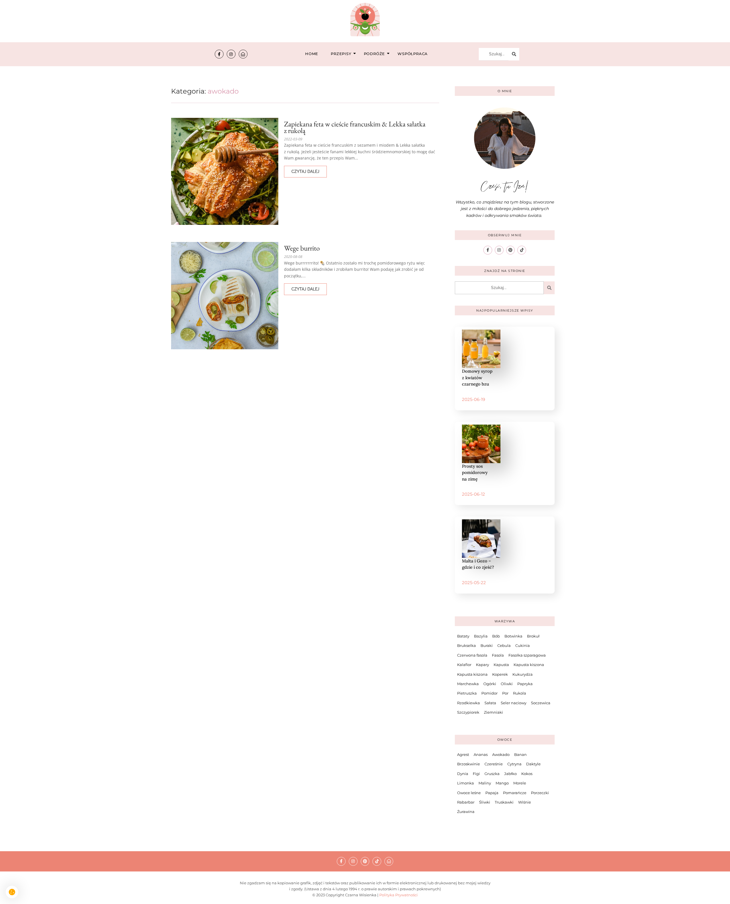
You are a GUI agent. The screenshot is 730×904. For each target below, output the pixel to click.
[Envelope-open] (243, 54)
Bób (496, 636)
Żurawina (465, 811)
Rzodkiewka (468, 702)
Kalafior (464, 664)
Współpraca (413, 53)
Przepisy (341, 53)
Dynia (462, 773)
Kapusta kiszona (529, 664)
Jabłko (510, 773)
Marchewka (468, 683)
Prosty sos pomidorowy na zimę (475, 472)
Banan (520, 754)
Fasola (498, 655)
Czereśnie (493, 763)
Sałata (490, 702)
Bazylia (481, 636)
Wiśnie (524, 802)
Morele (519, 783)
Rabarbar (465, 802)
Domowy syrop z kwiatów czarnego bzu (477, 377)
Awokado (501, 754)
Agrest (463, 754)
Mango (502, 783)
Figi (476, 773)
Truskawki (504, 802)
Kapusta (501, 664)
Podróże (374, 53)
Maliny (484, 783)
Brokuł (533, 636)
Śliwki (484, 802)
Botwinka (513, 636)
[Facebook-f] (219, 54)
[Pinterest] (510, 250)
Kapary (482, 664)
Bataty (463, 636)
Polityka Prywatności (398, 895)
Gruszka (492, 773)
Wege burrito (302, 248)
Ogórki (489, 683)
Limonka (465, 783)
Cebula (504, 645)
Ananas (481, 754)
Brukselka (466, 645)
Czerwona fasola (472, 655)
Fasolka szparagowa (527, 655)
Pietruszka (467, 693)
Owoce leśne (469, 792)
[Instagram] (231, 54)
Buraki (486, 645)
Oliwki (507, 683)
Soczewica (540, 702)
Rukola (519, 693)
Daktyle (533, 763)
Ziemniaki (493, 712)
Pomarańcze (514, 792)
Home (311, 53)
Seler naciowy (513, 702)
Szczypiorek (468, 712)
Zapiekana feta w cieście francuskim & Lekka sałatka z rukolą (354, 127)
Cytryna (514, 763)
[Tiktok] (521, 250)
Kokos (526, 773)
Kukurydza (522, 674)
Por (505, 693)
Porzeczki (540, 792)
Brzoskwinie (468, 763)
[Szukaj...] (513, 54)
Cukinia (522, 645)
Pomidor (489, 693)
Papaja (491, 792)
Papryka (525, 683)
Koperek (500, 674)
